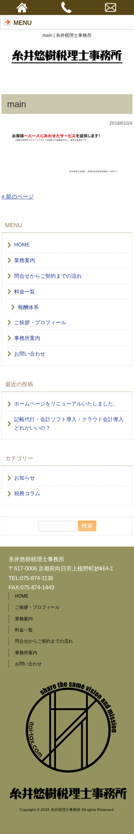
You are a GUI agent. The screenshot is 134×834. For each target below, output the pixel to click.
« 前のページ (17, 196)
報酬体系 (28, 307)
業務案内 (24, 260)
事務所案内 (27, 338)
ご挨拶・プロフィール (40, 322)
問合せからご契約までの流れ (48, 276)
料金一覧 (24, 292)
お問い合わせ (29, 354)
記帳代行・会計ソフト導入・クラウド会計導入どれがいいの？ (69, 424)
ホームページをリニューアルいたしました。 (66, 404)
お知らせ (24, 478)
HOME (22, 245)
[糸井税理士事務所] (67, 60)
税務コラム (27, 493)
